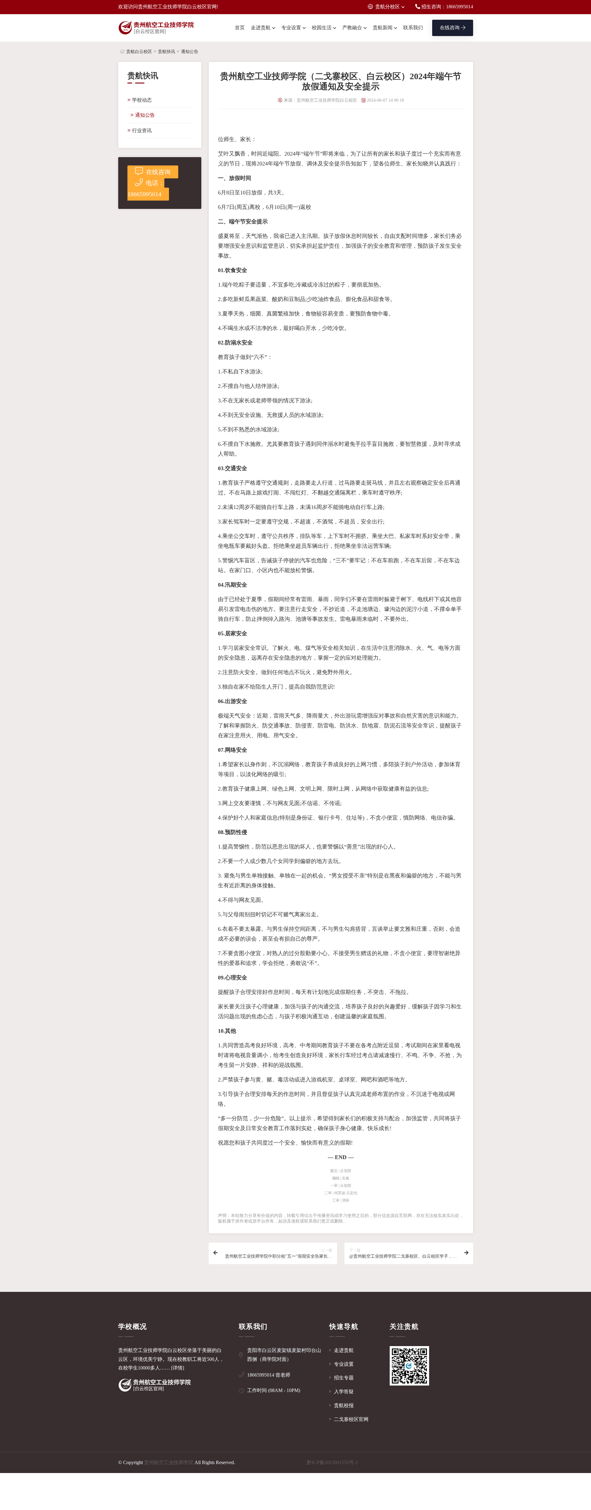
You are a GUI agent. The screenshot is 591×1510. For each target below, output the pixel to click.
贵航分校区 (387, 6)
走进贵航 (261, 27)
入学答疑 (343, 1391)
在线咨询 (450, 27)
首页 (240, 27)
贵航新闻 (382, 27)
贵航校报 (343, 1405)
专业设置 (291, 27)
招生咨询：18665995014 (446, 6)
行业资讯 (142, 130)
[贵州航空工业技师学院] (156, 28)
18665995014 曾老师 (268, 1375)
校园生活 (322, 27)
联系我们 (413, 27)
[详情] (177, 1367)
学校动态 (142, 100)
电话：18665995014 (145, 188)
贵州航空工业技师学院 (168, 1462)
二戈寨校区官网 (350, 1419)
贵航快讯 (166, 51)
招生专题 (343, 1377)
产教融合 (352, 27)
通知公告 (189, 51)
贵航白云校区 (139, 51)
